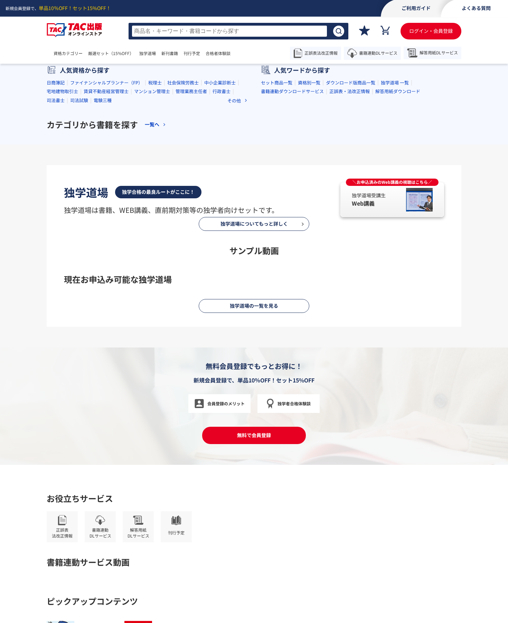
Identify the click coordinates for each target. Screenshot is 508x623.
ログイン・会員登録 (431, 30)
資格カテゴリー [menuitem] (68, 53)
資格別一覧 (309, 180)
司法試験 (79, 198)
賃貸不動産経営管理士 (106, 189)
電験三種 (103, 198)
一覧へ (152, 222)
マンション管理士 (152, 189)
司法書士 (56, 198)
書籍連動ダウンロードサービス (292, 189)
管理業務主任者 (191, 189)
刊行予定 (192, 53)
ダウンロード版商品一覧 (350, 180)
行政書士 (222, 189)
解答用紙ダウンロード (397, 189)
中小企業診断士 (220, 180)
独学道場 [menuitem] (147, 53)
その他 (234, 198)
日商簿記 (56, 180)
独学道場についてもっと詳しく (254, 557)
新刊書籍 (169, 53)
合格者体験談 (218, 53)
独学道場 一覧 (395, 180)
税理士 (155, 180)
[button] (229, 140)
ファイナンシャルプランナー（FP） (106, 180)
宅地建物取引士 (62, 189)
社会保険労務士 (183, 180)
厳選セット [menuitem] (111, 53)
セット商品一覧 (276, 180)
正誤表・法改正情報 (349, 189)
